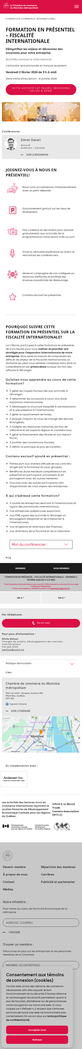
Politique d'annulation (18, 663)
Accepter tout (37, 1030)
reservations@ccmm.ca (60, 588)
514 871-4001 (43, 623)
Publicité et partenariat (58, 882)
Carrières (47, 874)
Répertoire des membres (58, 867)
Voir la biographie (37, 154)
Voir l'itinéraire (20, 710)
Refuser (37, 1039)
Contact (8, 882)
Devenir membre (14, 867)
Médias (8, 889)
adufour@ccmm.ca (13, 649)
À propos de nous (15, 874)
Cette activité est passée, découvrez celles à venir (41, 89)
